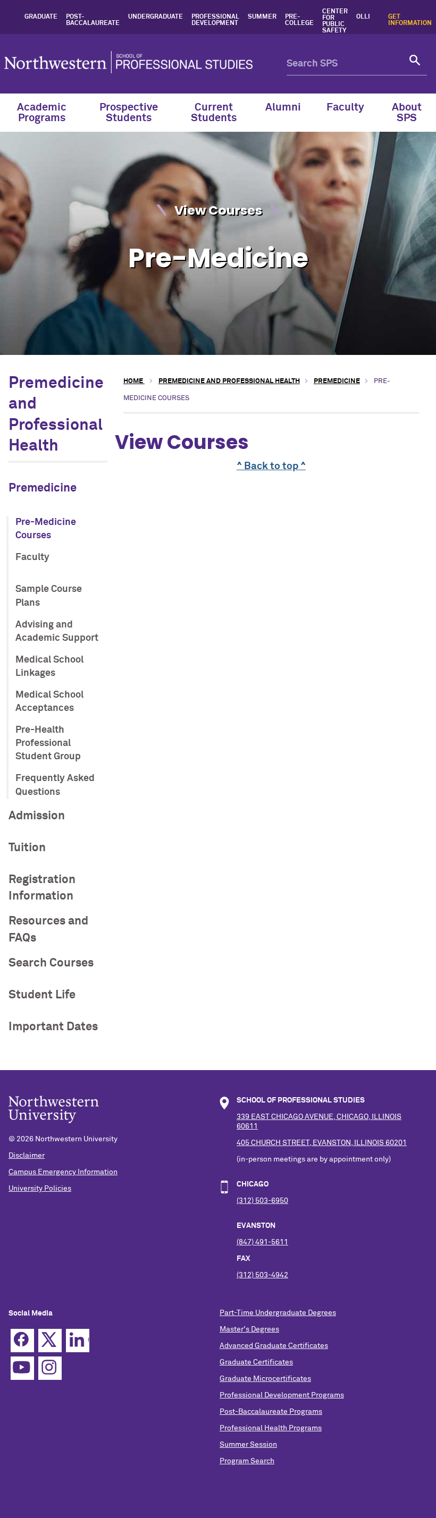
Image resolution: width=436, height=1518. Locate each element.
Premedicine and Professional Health (229, 381)
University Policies (40, 1188)
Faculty (345, 107)
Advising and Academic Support (56, 631)
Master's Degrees (249, 1329)
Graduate (40, 17)
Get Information (410, 20)
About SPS (407, 112)
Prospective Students (128, 112)
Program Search (247, 1461)
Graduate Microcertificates (265, 1379)
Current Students (214, 112)
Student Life (42, 995)
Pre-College (299, 20)
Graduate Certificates (256, 1362)
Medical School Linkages (49, 666)
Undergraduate (155, 17)
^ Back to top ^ (271, 466)
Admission (37, 816)
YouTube (22, 1368)
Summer (262, 17)
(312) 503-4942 (262, 1275)
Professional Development (215, 20)
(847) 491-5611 (262, 1242)
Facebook (22, 1340)
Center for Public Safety (335, 21)
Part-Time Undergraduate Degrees (278, 1313)
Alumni (283, 107)
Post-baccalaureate (93, 20)
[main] (271, 452)
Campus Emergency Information (63, 1172)
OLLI (363, 17)
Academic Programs (41, 112)
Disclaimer (27, 1155)
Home (134, 381)
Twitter (50, 1340)
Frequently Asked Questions (55, 785)
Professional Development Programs (282, 1395)
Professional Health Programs (271, 1428)
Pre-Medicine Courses (45, 529)
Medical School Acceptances (49, 701)
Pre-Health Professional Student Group (48, 743)
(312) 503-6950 (262, 1201)
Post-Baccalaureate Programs (271, 1411)
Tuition (27, 848)
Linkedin (77, 1340)
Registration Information (42, 888)
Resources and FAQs (48, 929)
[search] (415, 63)
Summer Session (248, 1444)
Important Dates (53, 1027)
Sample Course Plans (48, 595)
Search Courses (51, 963)
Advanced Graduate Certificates (274, 1346)
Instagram (50, 1368)
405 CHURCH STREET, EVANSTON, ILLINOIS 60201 (322, 1143)
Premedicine (43, 488)
